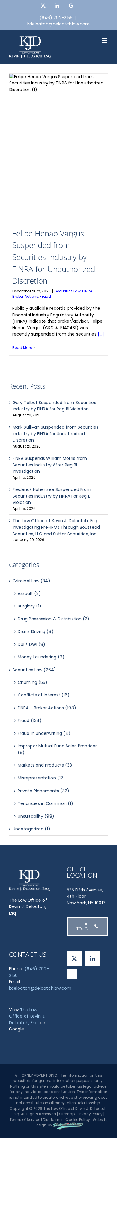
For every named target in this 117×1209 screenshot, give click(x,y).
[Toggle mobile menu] (105, 40)
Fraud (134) (30, 720)
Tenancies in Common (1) (45, 803)
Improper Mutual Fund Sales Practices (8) (58, 749)
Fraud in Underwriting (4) (44, 733)
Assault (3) (29, 593)
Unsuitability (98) (36, 816)
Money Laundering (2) (41, 657)
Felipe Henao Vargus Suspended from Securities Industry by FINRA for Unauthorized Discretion (53, 257)
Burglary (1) (29, 606)
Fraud (45, 296)
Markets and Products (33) (46, 765)
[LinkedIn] (92, 958)
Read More (22, 347)
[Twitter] (74, 958)
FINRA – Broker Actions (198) (47, 708)
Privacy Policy (90, 1113)
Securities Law (68, 291)
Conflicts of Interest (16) (44, 695)
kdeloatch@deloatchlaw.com (58, 24)
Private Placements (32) (43, 791)
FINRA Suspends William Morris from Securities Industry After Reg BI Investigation (50, 464)
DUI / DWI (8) (31, 644)
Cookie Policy (77, 1119)
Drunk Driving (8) (36, 631)
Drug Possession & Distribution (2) (53, 619)
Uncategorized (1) (31, 829)
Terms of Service (25, 1119)
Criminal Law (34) (31, 581)
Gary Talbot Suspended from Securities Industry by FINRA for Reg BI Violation (54, 406)
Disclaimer (53, 1119)
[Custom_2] (72, 974)
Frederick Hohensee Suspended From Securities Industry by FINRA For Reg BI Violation (52, 495)
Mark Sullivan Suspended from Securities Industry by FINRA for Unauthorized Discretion (55, 433)
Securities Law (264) (34, 670)
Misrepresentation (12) (41, 778)
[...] (101, 334)
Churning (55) (32, 682)
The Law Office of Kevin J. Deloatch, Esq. (27, 1016)
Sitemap (67, 1113)
